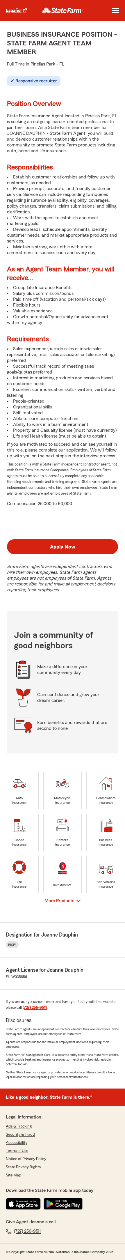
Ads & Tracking (19, 1126)
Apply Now (62, 546)
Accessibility (16, 1143)
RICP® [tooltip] (12, 944)
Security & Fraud (20, 1134)
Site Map (13, 1175)
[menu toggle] (116, 10)
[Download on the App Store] (23, 1204)
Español (14, 10)
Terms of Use (17, 1151)
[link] (63, 10)
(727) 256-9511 (35, 1008)
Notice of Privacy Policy (26, 1159)
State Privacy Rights (23, 1167)
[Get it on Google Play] (63, 1204)
